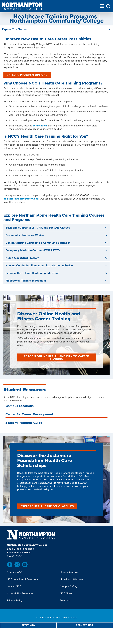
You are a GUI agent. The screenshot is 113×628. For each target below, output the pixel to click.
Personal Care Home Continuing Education (32, 273)
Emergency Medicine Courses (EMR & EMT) (33, 250)
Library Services (69, 572)
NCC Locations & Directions (22, 579)
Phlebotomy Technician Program (26, 280)
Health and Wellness (71, 579)
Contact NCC (14, 572)
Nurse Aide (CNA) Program (22, 258)
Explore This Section (15, 29)
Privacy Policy (14, 600)
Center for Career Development (29, 415)
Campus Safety (68, 586)
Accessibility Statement (20, 593)
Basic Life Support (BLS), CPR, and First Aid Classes (38, 227)
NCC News (66, 593)
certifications (40, 125)
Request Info (84, 625)
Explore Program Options (27, 75)
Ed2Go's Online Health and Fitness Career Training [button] (56, 357)
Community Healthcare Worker (25, 235)
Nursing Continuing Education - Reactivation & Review (39, 265)
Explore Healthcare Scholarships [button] (47, 506)
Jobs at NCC (14, 586)
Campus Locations (20, 406)
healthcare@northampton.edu (21, 199)
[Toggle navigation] (102, 7)
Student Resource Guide (24, 423)
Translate (65, 600)
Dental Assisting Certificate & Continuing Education (38, 242)
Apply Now (28, 625)
